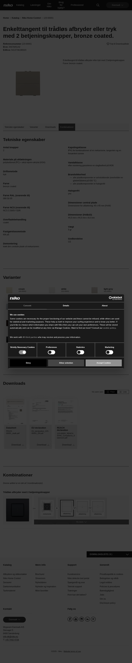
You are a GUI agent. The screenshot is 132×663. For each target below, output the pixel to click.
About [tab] (105, 305)
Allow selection (66, 363)
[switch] (51, 352)
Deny (28, 363)
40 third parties (30, 337)
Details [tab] (66, 305)
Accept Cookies (104, 363)
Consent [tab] (27, 305)
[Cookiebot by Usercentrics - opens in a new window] (111, 298)
